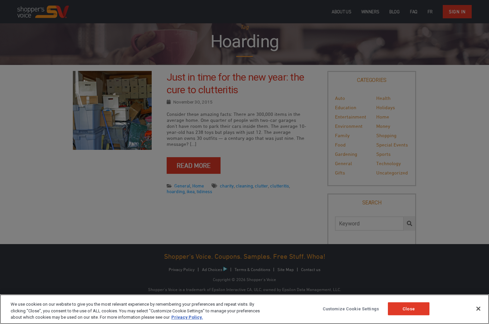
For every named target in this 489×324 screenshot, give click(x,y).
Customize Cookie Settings (351, 308)
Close (409, 308)
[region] (244, 309)
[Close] (478, 308)
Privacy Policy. (187, 317)
